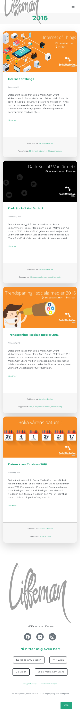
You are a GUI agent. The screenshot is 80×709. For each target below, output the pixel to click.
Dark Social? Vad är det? (25, 208)
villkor (61, 694)
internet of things (46, 151)
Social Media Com (46, 143)
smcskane (57, 151)
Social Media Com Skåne (51, 671)
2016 (31, 151)
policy (52, 694)
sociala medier (55, 277)
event (35, 151)
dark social (38, 277)
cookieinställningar (49, 684)
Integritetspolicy (29, 684)
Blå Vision (21, 671)
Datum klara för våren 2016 (27, 464)
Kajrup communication (28, 660)
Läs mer (12, 120)
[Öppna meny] (73, 6)
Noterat (48, 536)
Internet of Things (21, 79)
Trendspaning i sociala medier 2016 (33, 334)
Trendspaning (56, 407)
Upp (66, 705)
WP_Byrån (58, 660)
